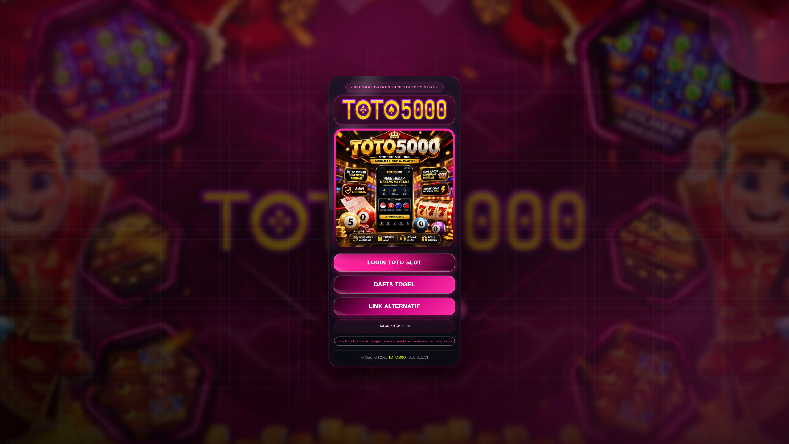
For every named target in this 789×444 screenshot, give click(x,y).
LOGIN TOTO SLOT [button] (394, 261)
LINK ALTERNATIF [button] (394, 305)
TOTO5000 (397, 356)
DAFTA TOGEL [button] (394, 283)
